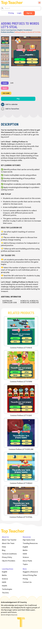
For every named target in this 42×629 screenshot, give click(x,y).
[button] (9, 104)
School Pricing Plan (30, 575)
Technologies (7, 589)
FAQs (4, 547)
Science (26, 557)
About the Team (8, 543)
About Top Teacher (9, 540)
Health (4, 586)
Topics (25, 564)
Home (3, 30)
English (20, 30)
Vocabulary (27, 30)
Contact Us (27, 582)
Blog (3, 550)
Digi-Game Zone (29, 540)
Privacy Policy (7, 557)
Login (19, 13)
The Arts (5, 593)
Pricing (11, 13)
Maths (25, 550)
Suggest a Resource (30, 572)
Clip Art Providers (8, 561)
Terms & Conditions (9, 554)
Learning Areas (11, 30)
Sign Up (29, 13)
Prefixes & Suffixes (7, 32)
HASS (25, 554)
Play (18, 99)
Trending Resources (30, 543)
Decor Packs (27, 561)
